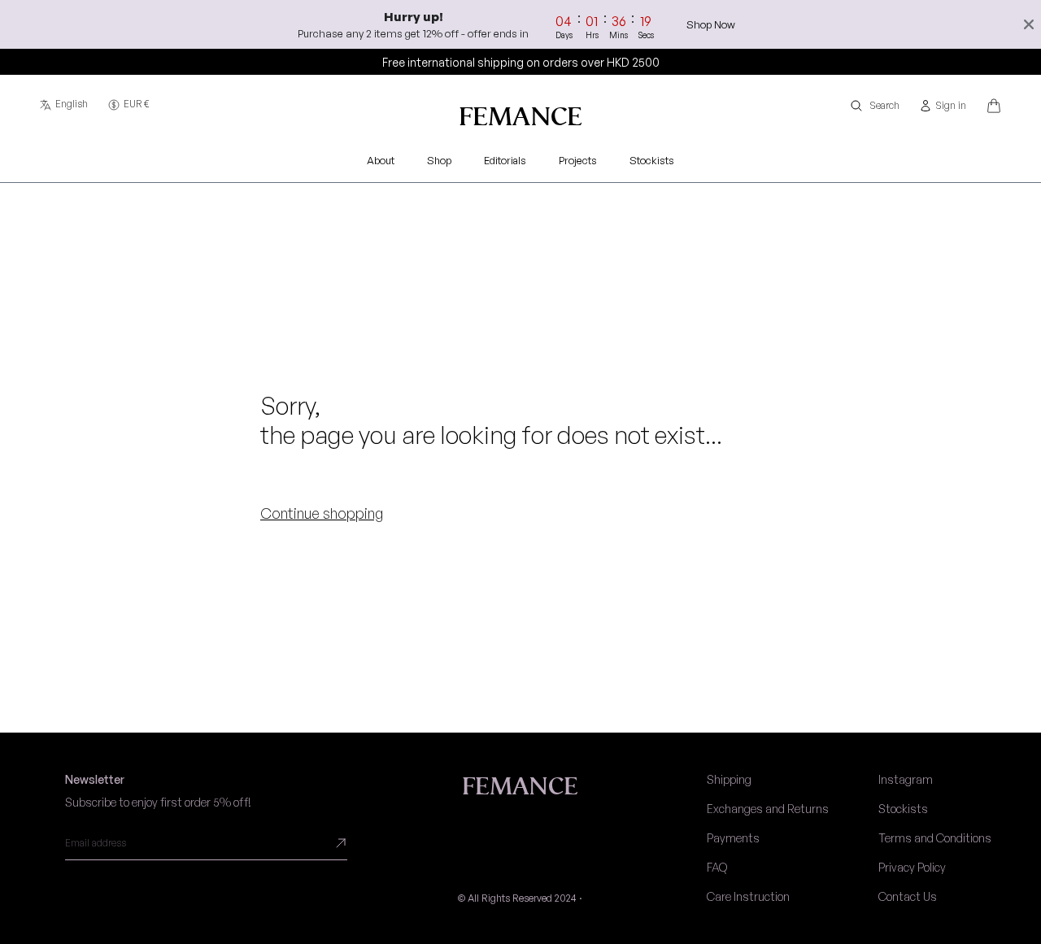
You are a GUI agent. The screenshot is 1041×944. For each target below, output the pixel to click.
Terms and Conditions (934, 838)
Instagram (905, 779)
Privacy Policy (912, 867)
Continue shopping (321, 513)
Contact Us (907, 896)
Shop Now (710, 24)
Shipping (729, 779)
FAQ (717, 867)
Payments (733, 838)
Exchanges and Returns (768, 809)
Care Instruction (748, 896)
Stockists (903, 809)
